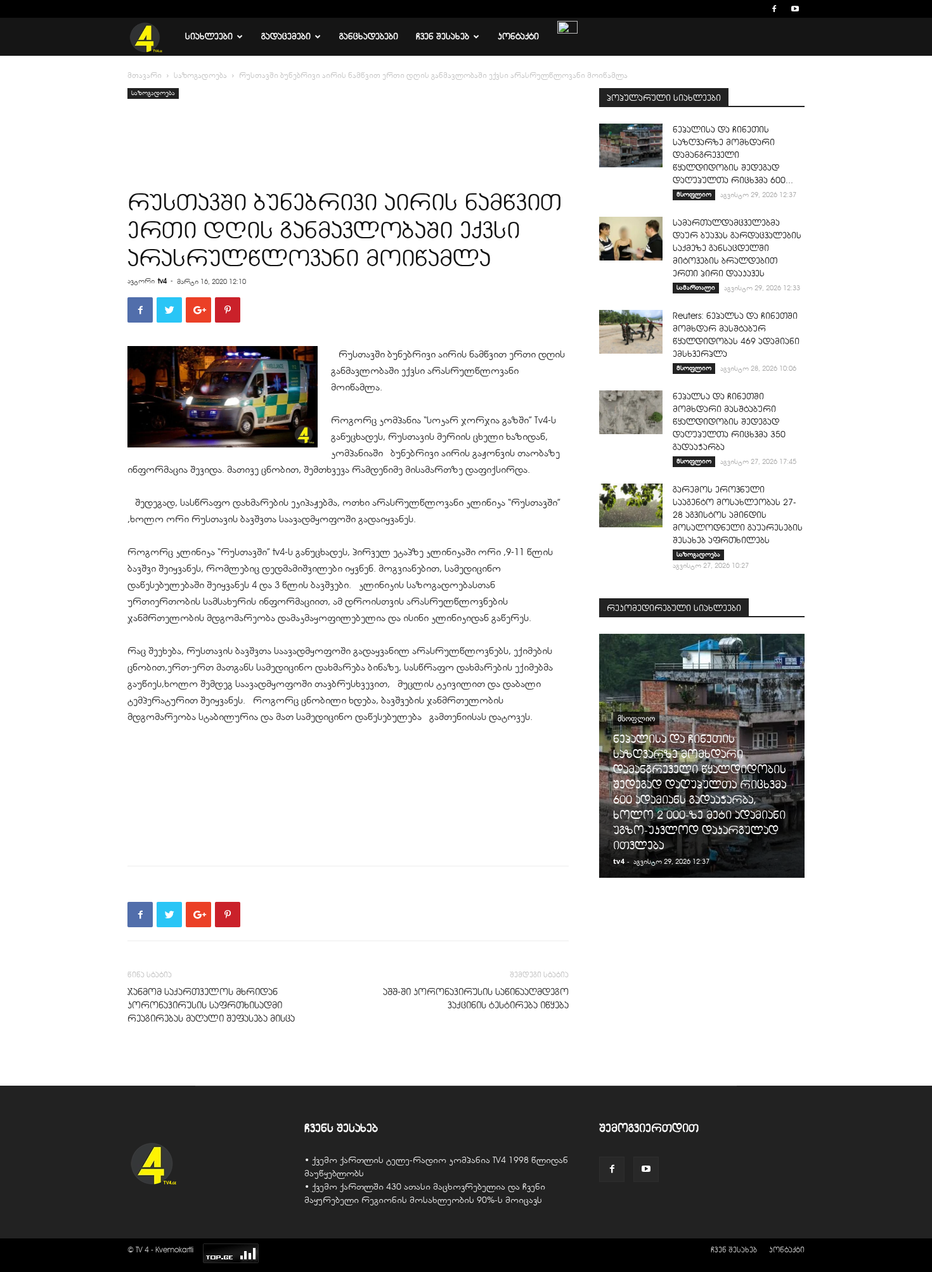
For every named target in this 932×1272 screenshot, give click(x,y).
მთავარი (144, 75)
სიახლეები (209, 36)
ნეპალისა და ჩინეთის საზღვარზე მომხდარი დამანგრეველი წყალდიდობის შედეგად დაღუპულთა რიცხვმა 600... (733, 155)
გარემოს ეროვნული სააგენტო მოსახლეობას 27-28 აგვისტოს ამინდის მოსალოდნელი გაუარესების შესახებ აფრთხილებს (738, 515)
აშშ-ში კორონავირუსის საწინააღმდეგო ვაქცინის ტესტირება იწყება (476, 998)
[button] (755, 8)
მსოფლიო (693, 194)
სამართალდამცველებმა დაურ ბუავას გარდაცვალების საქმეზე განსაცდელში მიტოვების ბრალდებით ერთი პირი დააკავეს (737, 248)
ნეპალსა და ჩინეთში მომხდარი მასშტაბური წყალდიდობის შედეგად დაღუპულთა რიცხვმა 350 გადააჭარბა (729, 422)
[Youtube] (795, 9)
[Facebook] (774, 9)
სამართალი (695, 287)
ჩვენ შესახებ (442, 36)
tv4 (162, 280)
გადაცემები (286, 36)
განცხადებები (368, 36)
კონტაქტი (518, 36)
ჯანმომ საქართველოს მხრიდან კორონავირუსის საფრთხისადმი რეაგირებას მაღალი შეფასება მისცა (211, 1005)
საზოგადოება (200, 75)
